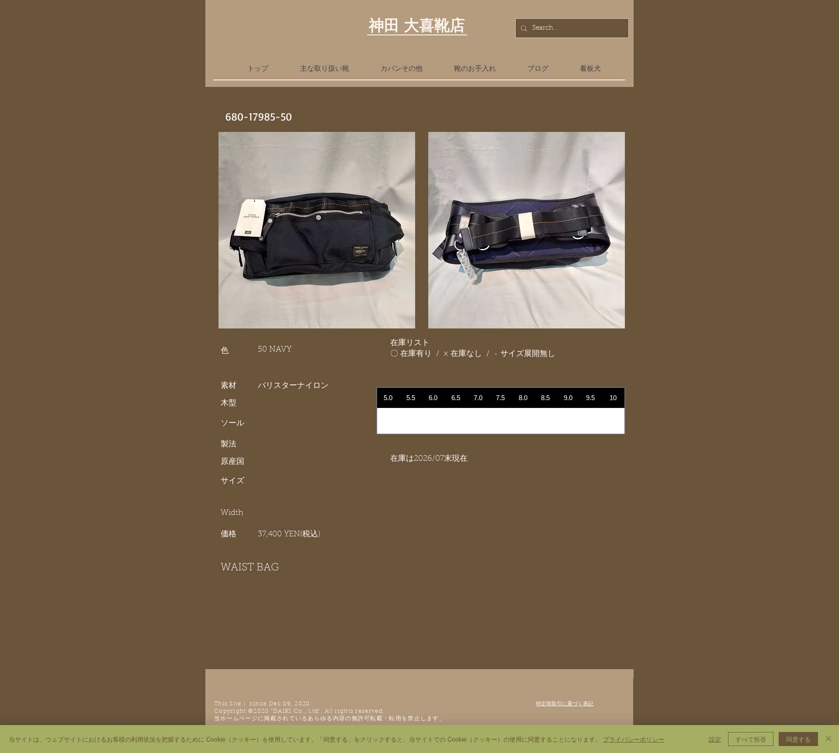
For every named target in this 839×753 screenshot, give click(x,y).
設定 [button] (715, 739)
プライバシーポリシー (633, 739)
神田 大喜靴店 (417, 25)
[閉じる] (828, 739)
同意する (798, 739)
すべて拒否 (750, 739)
